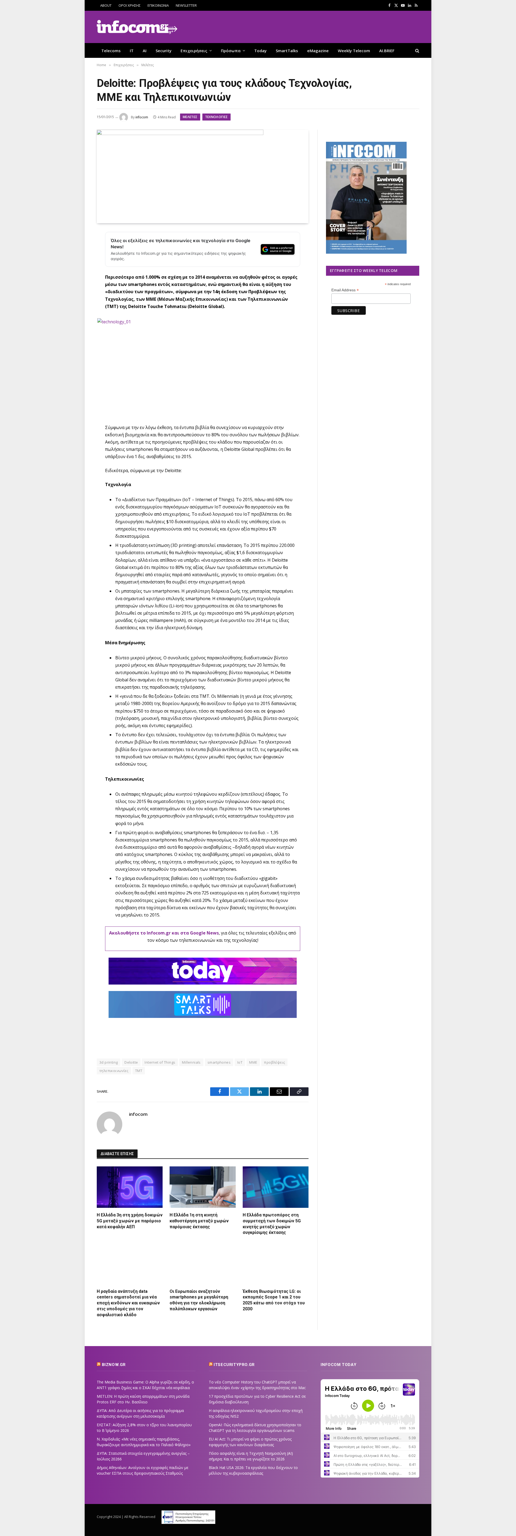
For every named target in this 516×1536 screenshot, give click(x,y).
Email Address (345, 290)
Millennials (191, 1062)
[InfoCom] (137, 27)
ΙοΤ (239, 1062)
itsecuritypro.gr (234, 1364)
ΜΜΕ (253, 1062)
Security (163, 50)
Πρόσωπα (231, 50)
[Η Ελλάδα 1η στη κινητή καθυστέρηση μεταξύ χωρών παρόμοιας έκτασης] (202, 1187)
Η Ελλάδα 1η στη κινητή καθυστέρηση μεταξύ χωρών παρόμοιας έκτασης (199, 1220)
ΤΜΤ (138, 1070)
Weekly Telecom (354, 50)
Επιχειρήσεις (194, 50)
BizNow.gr (114, 1364)
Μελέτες (190, 117)
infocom (141, 117)
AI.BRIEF (387, 50)
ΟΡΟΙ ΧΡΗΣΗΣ (130, 5)
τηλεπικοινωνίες (113, 1070)
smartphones (219, 1062)
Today (260, 50)
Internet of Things (160, 1062)
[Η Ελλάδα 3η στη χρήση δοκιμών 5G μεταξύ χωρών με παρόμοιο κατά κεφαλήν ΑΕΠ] (130, 1187)
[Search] (416, 50)
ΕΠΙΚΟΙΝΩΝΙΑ (158, 5)
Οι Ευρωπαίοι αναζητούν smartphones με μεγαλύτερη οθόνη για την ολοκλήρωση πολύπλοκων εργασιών (199, 1300)
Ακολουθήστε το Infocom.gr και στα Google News (164, 933)
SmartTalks (287, 50)
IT (132, 50)
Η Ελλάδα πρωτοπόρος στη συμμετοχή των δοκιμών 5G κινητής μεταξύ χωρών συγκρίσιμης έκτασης (272, 1223)
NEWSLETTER (186, 5)
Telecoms (111, 50)
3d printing (108, 1062)
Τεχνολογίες (216, 117)
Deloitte (131, 1062)
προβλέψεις (274, 1062)
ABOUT (106, 5)
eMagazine (318, 50)
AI (144, 50)
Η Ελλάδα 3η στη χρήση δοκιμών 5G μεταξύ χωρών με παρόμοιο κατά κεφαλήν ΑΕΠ (130, 1220)
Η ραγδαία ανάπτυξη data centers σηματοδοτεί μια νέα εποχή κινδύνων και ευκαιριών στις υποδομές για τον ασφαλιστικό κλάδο (128, 1303)
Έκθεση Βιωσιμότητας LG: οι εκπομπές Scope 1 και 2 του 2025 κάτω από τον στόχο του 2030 (274, 1300)
